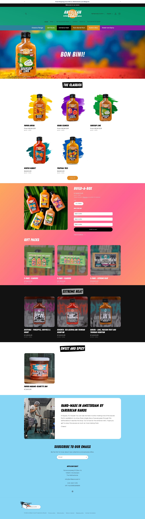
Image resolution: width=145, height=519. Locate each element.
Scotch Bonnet (30, 168)
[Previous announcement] (24, 1)
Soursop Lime (95, 125)
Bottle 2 (76, 216)
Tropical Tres (62, 168)
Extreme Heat (64, 28)
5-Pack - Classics (64, 278)
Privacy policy (51, 513)
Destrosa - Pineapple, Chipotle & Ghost (37, 331)
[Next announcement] (120, 1)
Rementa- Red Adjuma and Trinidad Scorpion (71, 331)
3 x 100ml (79, 203)
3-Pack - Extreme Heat (99, 278)
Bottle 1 (76, 210)
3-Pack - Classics (31, 278)
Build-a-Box (93, 28)
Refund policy (60, 513)
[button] (26, 14)
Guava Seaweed (63, 125)
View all (72, 178)
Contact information (90, 513)
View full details (78, 234)
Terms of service (70, 513)
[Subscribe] (86, 457)
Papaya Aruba (29, 125)
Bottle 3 (76, 221)
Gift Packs (51, 28)
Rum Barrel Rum (79, 28)
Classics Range (37, 28)
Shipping (85, 197)
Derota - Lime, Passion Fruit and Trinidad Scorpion (103, 331)
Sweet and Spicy (108, 28)
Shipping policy (80, 513)
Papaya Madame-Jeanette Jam (35, 386)
